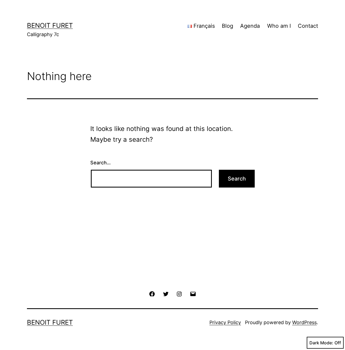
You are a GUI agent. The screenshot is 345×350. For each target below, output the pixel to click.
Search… (100, 162)
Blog (227, 26)
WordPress (304, 322)
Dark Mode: (321, 342)
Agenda (250, 26)
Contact (308, 26)
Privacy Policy (225, 322)
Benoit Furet (50, 25)
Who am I (279, 26)
